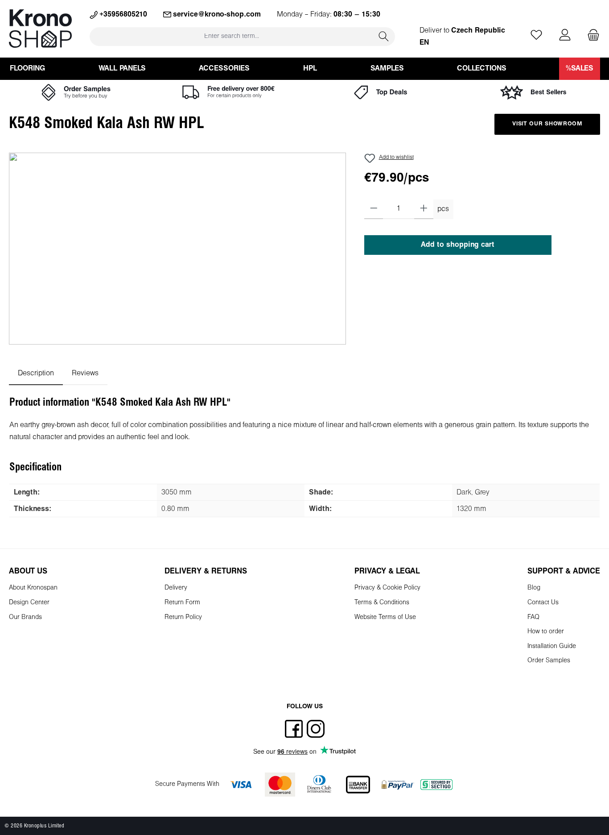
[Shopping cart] (590, 35)
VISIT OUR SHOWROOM (547, 124)
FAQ (533, 617)
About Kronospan (33, 588)
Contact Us (543, 603)
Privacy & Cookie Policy (387, 588)
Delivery (176, 588)
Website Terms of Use (385, 617)
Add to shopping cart (457, 244)
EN (424, 42)
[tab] (36, 373)
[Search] (384, 36)
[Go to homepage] (40, 28)
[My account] (565, 35)
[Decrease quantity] (373, 209)
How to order (545, 632)
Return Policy (183, 617)
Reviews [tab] (85, 373)
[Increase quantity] (423, 209)
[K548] (177, 249)
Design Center (29, 603)
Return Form (182, 603)
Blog (533, 588)
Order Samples (548, 661)
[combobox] (231, 36)
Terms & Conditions (381, 603)
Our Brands (25, 617)
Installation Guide (551, 646)
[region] (177, 249)
